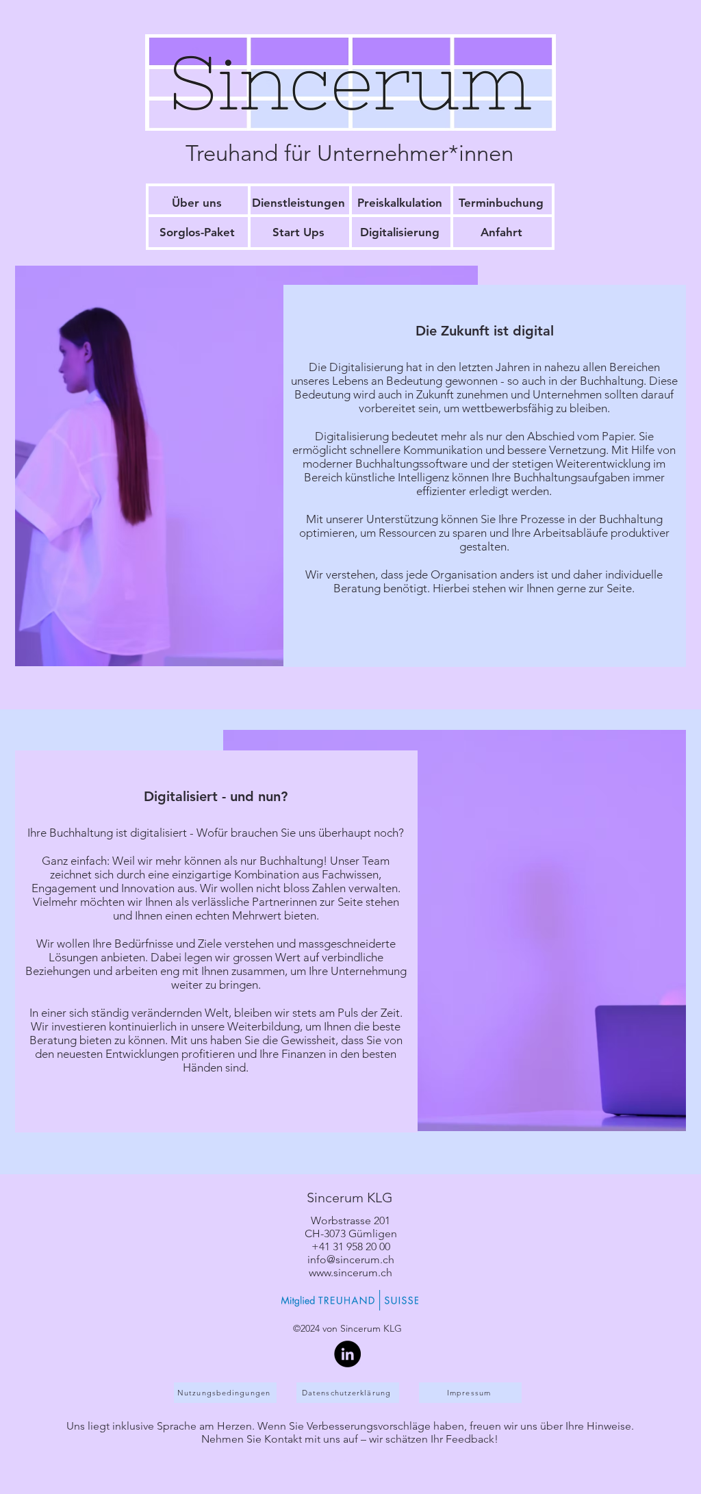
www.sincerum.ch (350, 1272)
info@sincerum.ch (350, 1259)
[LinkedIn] (347, 1354)
